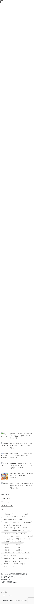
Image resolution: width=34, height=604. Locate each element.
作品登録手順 (8, 550)
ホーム (3, 589)
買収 (15, 566)
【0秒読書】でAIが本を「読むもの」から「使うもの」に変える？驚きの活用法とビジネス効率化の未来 (21, 435)
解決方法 (7, 566)
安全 (20, 552)
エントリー (27, 530)
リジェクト (18, 547)
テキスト (28, 536)
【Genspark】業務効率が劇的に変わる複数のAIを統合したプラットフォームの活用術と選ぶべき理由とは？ (21, 465)
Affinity (22, 516)
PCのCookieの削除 (9, 528)
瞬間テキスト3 (19, 563)
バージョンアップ (17, 541)
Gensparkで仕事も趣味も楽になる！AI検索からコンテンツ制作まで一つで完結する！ (21, 445)
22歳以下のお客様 (9, 514)
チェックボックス (16, 536)
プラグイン (7, 544)
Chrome (20, 519)
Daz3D (15, 522)
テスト (6, 539)
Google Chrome (16, 525)
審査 (5, 555)
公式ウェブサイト (9, 552)
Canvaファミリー (9, 519)
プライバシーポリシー (7, 595)
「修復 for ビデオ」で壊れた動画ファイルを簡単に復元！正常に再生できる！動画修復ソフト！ (21, 485)
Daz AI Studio (26, 522)
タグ (5, 536)
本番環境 (7, 561)
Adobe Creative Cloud (10, 516)
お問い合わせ (5, 592)
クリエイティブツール (10, 533)
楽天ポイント (17, 561)
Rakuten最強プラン (24, 528)
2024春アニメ (22, 514)
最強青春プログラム (25, 558)
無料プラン (7, 563)
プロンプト (7, 547)
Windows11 (16, 530)
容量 (27, 552)
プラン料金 (18, 544)
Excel (6, 525)
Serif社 (6, 530)
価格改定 (19, 550)
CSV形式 (7, 522)
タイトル (23, 533)
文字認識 (14, 555)
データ (6, 541)
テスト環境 (16, 539)
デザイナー (26, 539)
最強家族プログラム (9, 558)
